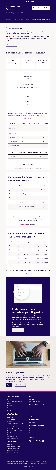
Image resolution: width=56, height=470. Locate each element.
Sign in (9, 385)
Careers (9, 407)
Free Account (32, 430)
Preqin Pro (12, 36)
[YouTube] (36, 440)
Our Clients (10, 417)
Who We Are (10, 399)
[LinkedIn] (43, 440)
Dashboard (32, 422)
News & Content (33, 410)
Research (31, 412)
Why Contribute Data (34, 401)
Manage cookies (43, 463)
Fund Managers (11, 419)
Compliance (38, 461)
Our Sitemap (45, 461)
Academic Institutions (12, 436)
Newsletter (32, 432)
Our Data (31, 399)
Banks (8, 434)
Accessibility (32, 461)
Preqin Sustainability (12, 450)
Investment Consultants (13, 426)
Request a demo (19, 168)
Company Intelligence (12, 452)
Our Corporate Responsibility (14, 401)
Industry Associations (12, 438)
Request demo (11, 45)
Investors (9, 421)
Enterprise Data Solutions (13, 448)
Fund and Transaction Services (15, 428)
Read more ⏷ (28, 118)
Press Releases (10, 405)
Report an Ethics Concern (22, 463)
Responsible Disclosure (34, 463)
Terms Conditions (11, 461)
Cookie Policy (25, 461)
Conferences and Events (35, 414)
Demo (30, 428)
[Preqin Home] (30, 2)
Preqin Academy (33, 416)
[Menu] (5, 2)
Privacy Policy (19, 461)
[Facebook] (33, 440)
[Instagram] (30, 440)
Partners (9, 403)
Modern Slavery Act (11, 463)
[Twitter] (40, 440)
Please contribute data (12, 14)
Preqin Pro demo (40, 32)
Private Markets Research (13, 446)
